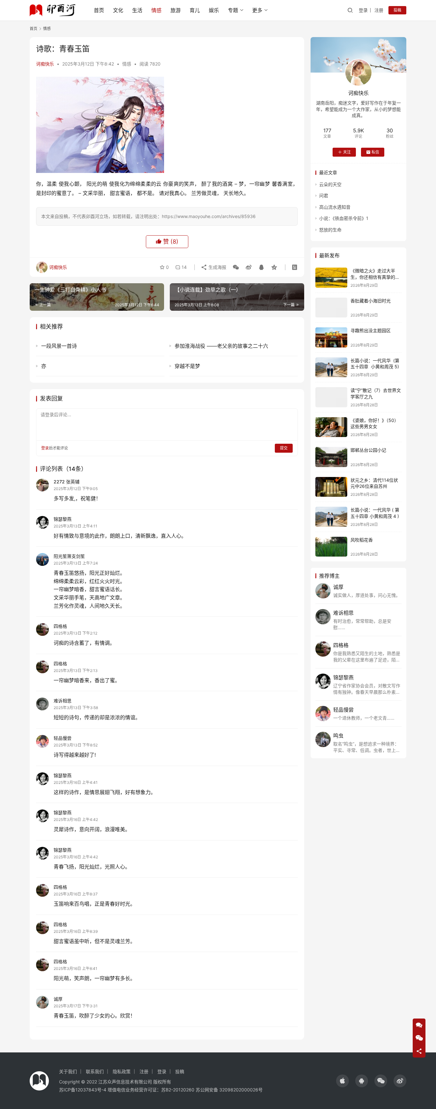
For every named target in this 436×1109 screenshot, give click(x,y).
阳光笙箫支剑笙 (69, 556)
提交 (284, 448)
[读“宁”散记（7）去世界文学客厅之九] (331, 397)
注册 (378, 10)
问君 (323, 195)
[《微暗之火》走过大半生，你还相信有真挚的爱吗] (331, 278)
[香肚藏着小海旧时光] (331, 308)
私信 (375, 152)
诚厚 (58, 999)
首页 (99, 10)
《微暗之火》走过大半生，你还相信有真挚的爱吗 (375, 277)
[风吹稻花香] (331, 547)
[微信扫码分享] (236, 267)
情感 (156, 10)
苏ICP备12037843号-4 (82, 1089)
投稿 (397, 10)
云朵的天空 (330, 184)
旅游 (175, 10)
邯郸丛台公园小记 (368, 450)
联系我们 (95, 1071)
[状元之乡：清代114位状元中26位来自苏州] (331, 487)
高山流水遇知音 (334, 207)
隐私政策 (122, 1071)
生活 (137, 10)
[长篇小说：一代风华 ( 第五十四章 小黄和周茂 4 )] (331, 517)
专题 (233, 10)
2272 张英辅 (66, 481)
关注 (347, 152)
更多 (257, 10)
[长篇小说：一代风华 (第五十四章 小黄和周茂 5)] (331, 367)
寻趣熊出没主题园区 (370, 330)
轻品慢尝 (62, 738)
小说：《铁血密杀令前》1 (343, 218)
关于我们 (68, 1071)
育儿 (195, 10)
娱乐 (214, 10)
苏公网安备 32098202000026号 (229, 1089)
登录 (363, 10)
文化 (118, 10)
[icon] (342, 1080)
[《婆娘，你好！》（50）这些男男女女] (331, 427)
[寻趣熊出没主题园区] (331, 337)
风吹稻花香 (361, 540)
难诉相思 (62, 700)
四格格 (60, 626)
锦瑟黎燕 (62, 519)
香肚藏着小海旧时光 (370, 300)
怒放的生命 (330, 229)
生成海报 (216, 267)
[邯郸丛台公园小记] (331, 457)
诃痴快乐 (45, 63)
